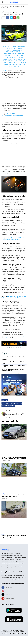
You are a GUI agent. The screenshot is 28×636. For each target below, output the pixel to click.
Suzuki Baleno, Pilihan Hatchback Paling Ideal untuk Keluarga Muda (13, 495)
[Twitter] (11, 17)
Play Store (22, 336)
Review (2, 534)
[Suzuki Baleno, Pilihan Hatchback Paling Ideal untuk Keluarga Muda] (14, 477)
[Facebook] (7, 17)
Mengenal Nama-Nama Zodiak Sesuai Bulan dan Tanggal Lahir (13, 362)
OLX (17, 331)
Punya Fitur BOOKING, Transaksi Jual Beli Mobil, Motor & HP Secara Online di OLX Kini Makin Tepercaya (12, 358)
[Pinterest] (14, 17)
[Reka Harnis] (3, 413)
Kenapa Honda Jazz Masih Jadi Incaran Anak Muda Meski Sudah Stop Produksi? (13, 457)
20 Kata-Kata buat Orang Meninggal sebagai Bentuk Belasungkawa (12, 370)
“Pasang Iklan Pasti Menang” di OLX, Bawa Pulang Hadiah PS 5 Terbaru (13, 366)
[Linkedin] (9, 416)
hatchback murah (7, 403)
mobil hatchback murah (8, 405)
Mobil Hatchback (17, 403)
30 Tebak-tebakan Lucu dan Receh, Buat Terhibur (13, 373)
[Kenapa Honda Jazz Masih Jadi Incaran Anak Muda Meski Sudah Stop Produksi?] (14, 439)
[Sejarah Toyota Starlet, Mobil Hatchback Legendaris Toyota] (14, 517)
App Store (6, 337)
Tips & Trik (3, 6)
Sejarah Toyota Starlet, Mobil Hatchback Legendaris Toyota (13, 536)
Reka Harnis (5, 22)
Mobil (2, 493)
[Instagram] (7, 416)
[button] (6, 347)
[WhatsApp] (18, 17)
